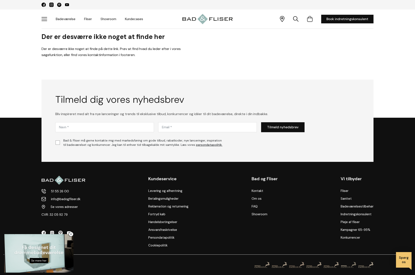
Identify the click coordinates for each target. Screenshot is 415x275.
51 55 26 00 (60, 191)
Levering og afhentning (165, 191)
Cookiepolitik (158, 245)
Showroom (108, 19)
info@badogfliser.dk (65, 199)
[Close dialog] (71, 234)
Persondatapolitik (161, 237)
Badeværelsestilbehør (357, 206)
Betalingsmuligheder (163, 198)
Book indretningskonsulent (347, 19)
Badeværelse (65, 19)
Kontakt (257, 191)
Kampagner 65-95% (355, 230)
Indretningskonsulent (356, 214)
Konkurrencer (350, 237)
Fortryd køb (156, 214)
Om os (257, 198)
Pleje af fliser (350, 222)
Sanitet (346, 198)
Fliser (88, 19)
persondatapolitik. (209, 145)
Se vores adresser (64, 207)
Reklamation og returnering (168, 206)
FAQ (255, 206)
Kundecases (134, 19)
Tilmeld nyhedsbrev (282, 127)
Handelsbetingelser (162, 222)
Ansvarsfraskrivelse (162, 230)
